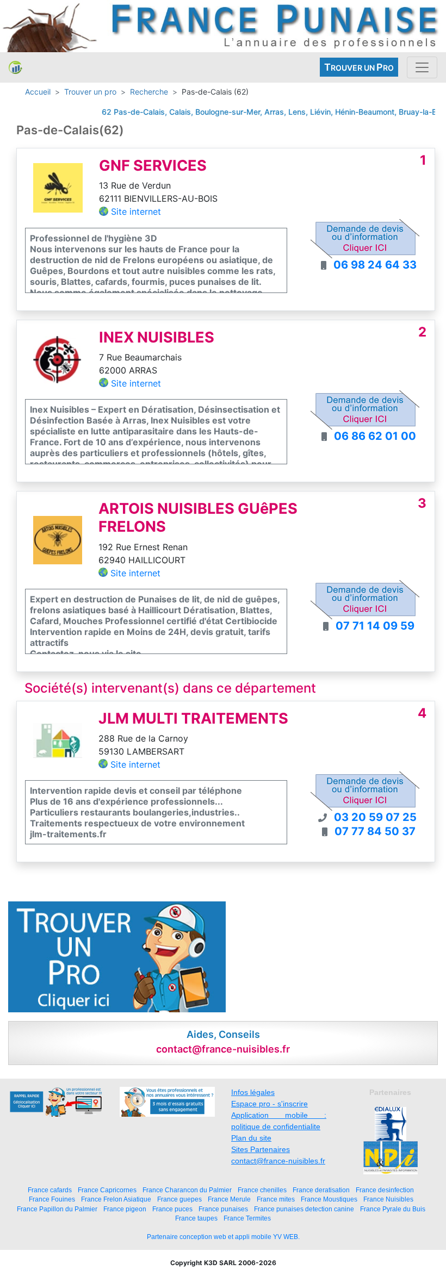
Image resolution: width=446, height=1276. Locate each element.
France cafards (50, 1189)
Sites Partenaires (260, 1149)
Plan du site (251, 1138)
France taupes (196, 1218)
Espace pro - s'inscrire (269, 1103)
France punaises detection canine (304, 1208)
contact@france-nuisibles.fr (278, 1160)
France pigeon (124, 1208)
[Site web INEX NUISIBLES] (58, 358)
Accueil (38, 91)
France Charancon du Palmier (187, 1189)
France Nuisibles (388, 1199)
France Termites (247, 1218)
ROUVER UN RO (359, 67)
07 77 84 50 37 (375, 831)
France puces (172, 1208)
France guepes (179, 1199)
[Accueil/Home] (15, 67)
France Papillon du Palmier (57, 1208)
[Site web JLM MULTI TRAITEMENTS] (57, 740)
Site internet (136, 211)
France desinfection (385, 1189)
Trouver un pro (90, 91)
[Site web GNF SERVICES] (58, 187)
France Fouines (52, 1199)
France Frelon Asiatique (116, 1199)
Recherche (149, 91)
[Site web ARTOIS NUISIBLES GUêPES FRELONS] (57, 539)
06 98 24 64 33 (375, 264)
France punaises (223, 1208)
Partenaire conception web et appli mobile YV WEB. (223, 1237)
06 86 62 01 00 (375, 436)
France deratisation (321, 1189)
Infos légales (253, 1092)
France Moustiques (329, 1199)
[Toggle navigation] (422, 67)
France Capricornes (107, 1189)
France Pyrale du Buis (392, 1208)
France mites (276, 1199)
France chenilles (262, 1189)
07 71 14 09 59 (375, 625)
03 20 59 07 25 (375, 817)
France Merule (229, 1199)
